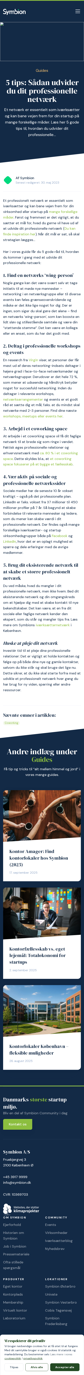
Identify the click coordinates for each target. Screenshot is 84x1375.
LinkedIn (9, 541)
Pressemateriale (16, 1254)
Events (50, 1224)
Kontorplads (13, 1294)
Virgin (33, 360)
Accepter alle (64, 1367)
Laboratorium (14, 1318)
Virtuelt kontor (15, 1310)
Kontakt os (18, 1124)
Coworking (11, 723)
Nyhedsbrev (54, 1248)
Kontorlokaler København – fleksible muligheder (39, 1049)
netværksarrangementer (23, 399)
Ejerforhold (12, 1224)
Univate (51, 1294)
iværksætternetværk (53, 625)
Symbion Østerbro (60, 1286)
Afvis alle (37, 1367)
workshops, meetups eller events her (33, 416)
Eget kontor (12, 1286)
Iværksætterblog (59, 1240)
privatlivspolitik (33, 1358)
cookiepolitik (12, 1358)
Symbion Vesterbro (61, 1302)
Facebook (59, 536)
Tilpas (14, 1367)
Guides (42, 70)
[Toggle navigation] (78, 11)
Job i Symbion (14, 1246)
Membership (13, 1302)
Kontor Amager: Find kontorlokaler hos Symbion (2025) (38, 858)
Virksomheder (56, 1232)
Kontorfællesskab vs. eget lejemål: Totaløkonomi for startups (37, 955)
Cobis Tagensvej (58, 1310)
